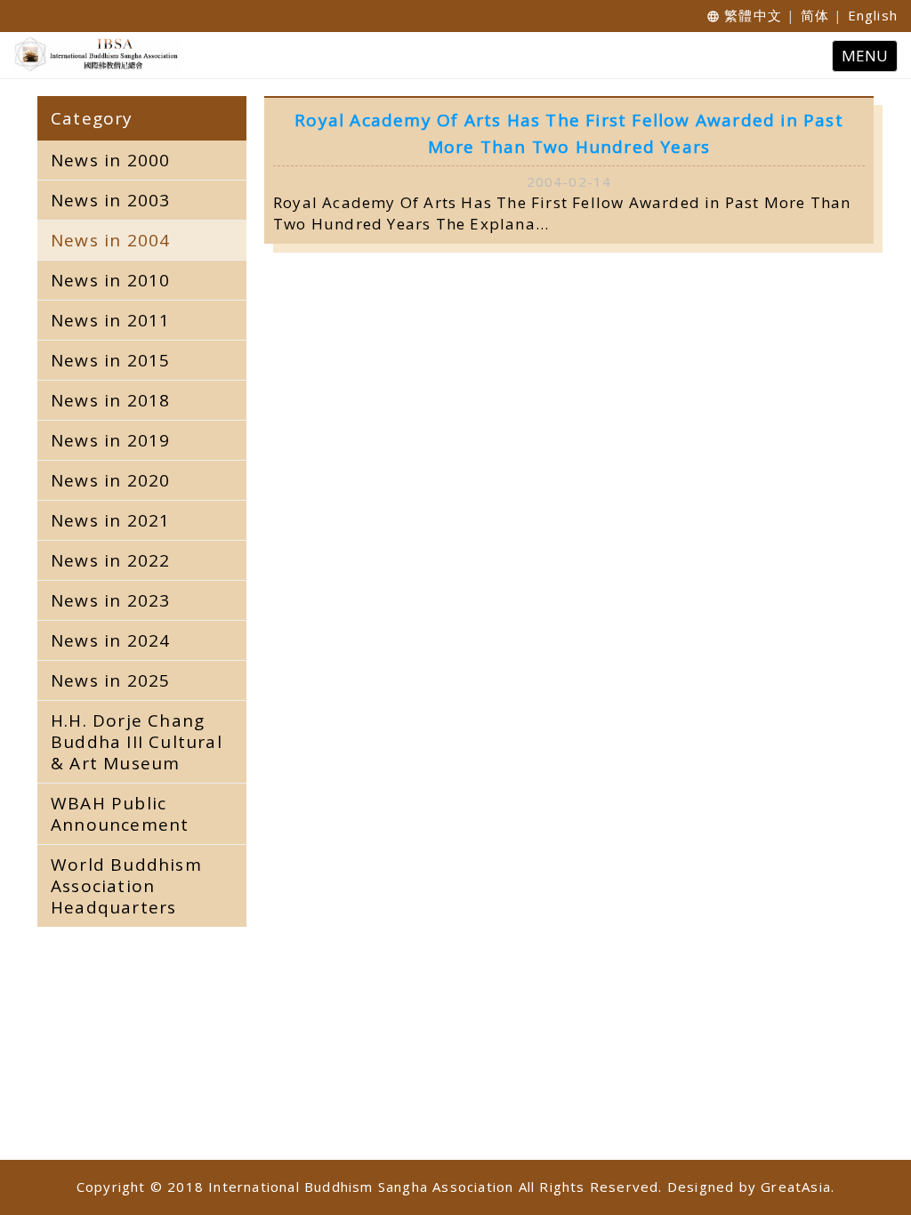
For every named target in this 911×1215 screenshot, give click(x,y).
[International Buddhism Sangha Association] (93, 54)
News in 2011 (110, 320)
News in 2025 (110, 680)
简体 (815, 15)
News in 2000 (110, 160)
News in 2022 (110, 560)
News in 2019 (110, 440)
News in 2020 (110, 480)
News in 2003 (110, 200)
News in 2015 (110, 360)
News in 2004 (110, 240)
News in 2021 (110, 520)
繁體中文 (753, 15)
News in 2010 (110, 280)
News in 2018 (110, 400)
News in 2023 (110, 600)
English (873, 15)
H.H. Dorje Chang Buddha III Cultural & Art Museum (136, 742)
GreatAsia (796, 1186)
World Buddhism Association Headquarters (126, 886)
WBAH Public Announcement (120, 814)
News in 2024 (110, 640)
